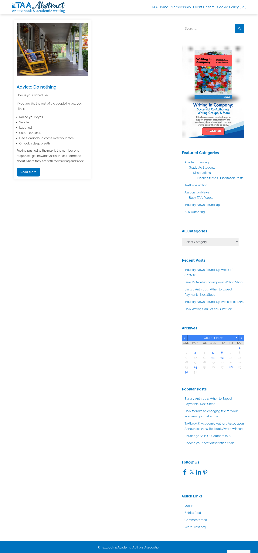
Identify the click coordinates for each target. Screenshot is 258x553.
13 (222, 357)
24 (195, 367)
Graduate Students (202, 167)
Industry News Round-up (202, 205)
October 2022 (213, 338)
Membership (181, 7)
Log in (189, 505)
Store (210, 7)
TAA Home (159, 7)
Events (198, 7)
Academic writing (197, 162)
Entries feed (193, 513)
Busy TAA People (201, 197)
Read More (28, 173)
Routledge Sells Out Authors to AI (208, 436)
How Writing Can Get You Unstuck (208, 309)
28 (231, 367)
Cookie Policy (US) (231, 7)
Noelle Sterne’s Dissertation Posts (220, 178)
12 (213, 357)
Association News (197, 192)
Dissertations (202, 173)
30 (186, 372)
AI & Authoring (195, 212)
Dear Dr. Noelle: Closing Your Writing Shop (214, 282)
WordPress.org (195, 527)
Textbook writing (196, 185)
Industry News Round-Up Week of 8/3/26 (214, 302)
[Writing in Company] (213, 91)
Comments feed (196, 520)
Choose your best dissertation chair (209, 443)
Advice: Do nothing (36, 87)
